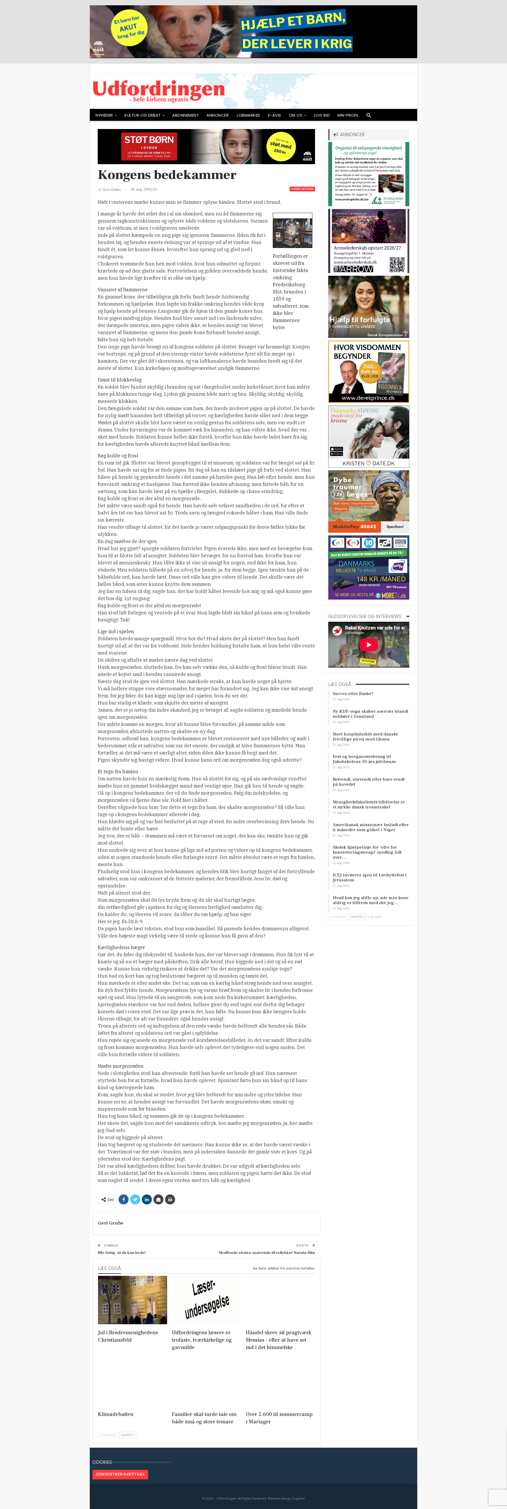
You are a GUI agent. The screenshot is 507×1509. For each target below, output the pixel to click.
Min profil (348, 115)
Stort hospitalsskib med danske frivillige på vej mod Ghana (365, 736)
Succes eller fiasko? (353, 694)
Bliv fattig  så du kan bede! (122, 1252)
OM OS (296, 115)
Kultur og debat (142, 115)
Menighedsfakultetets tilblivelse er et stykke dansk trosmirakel (369, 804)
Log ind (322, 115)
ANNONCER (217, 115)
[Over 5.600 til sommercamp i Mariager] (280, 1382)
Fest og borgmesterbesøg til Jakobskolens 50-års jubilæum (364, 759)
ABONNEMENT (185, 115)
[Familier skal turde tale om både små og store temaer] (206, 1382)
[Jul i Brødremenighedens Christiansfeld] (132, 1300)
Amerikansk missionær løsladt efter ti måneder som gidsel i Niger (371, 827)
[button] (369, 116)
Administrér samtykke (120, 1474)
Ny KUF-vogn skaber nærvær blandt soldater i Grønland (370, 714)
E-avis (274, 115)
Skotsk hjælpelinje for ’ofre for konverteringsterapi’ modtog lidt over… (367, 852)
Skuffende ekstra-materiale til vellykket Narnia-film (267, 1252)
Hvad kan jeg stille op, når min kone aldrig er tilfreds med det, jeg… (371, 900)
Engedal (298, 1498)
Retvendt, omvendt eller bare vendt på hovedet (369, 781)
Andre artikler (302, 189)
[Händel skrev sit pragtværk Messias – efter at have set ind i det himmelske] (280, 1300)
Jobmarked (248, 115)
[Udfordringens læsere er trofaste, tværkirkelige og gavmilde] (206, 1300)
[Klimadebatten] (132, 1382)
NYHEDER (104, 115)
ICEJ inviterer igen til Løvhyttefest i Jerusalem (370, 877)
